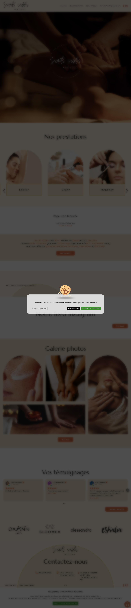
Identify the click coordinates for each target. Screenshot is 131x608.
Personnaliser (73, 308)
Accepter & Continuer (91, 308)
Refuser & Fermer (39, 308)
